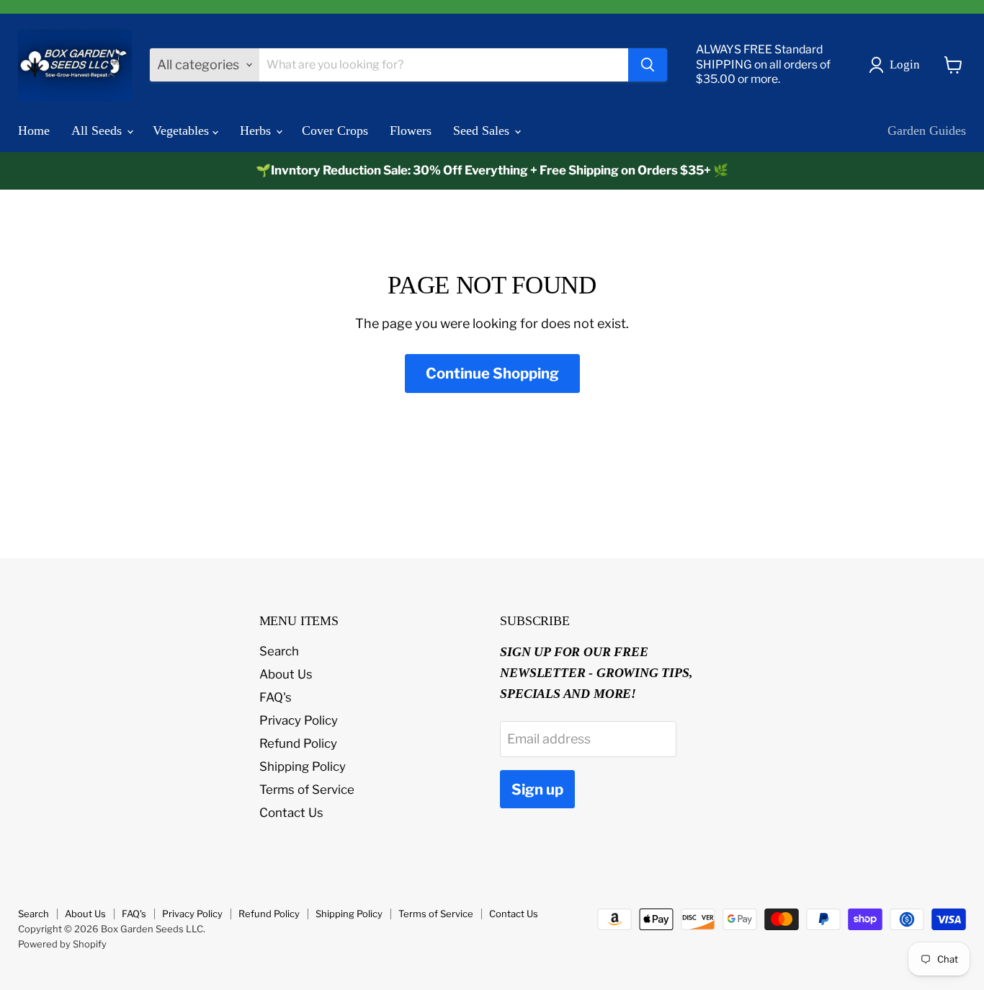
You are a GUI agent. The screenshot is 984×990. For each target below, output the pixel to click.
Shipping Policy (302, 766)
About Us (286, 674)
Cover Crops (335, 130)
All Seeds (98, 130)
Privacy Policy (298, 720)
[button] (897, 65)
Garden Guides (926, 130)
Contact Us (291, 812)
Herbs (257, 130)
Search (279, 651)
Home (34, 130)
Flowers (410, 130)
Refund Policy (298, 743)
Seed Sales (483, 130)
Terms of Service (306, 789)
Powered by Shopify (62, 944)
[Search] (647, 64)
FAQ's (275, 697)
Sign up (537, 789)
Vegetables (183, 130)
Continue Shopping (492, 373)
